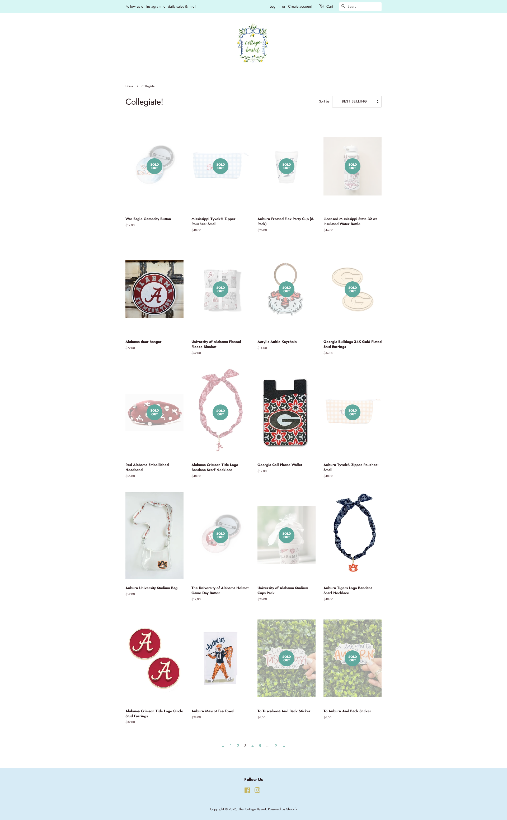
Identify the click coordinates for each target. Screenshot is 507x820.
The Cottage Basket (252, 809)
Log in (274, 6)
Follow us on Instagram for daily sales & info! (160, 6)
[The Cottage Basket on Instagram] (257, 791)
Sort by (324, 101)
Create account (300, 6)
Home (129, 86)
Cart (329, 6)
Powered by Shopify (282, 809)
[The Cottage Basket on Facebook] (247, 791)
